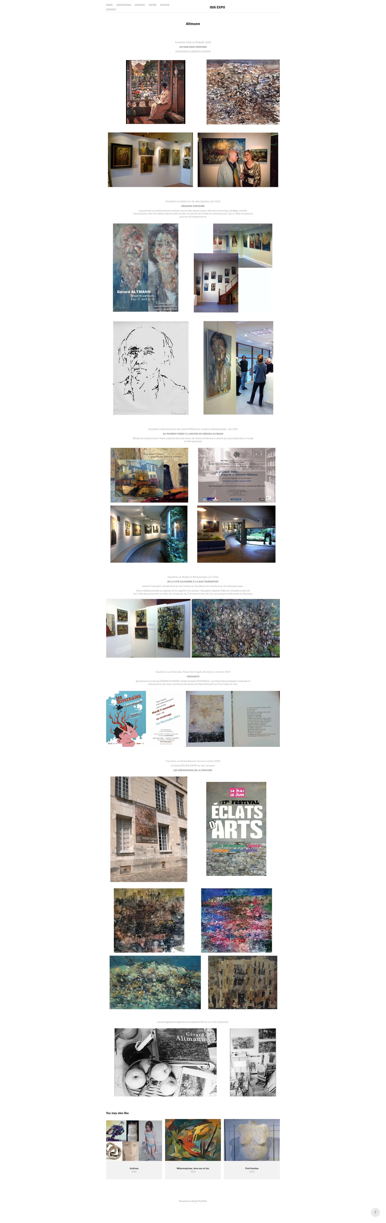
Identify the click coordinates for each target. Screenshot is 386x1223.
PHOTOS (164, 4)
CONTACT (111, 9)
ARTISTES (140, 4)
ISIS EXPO (217, 7)
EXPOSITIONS (123, 4)
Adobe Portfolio (199, 1201)
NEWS (109, 4)
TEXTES (153, 4)
